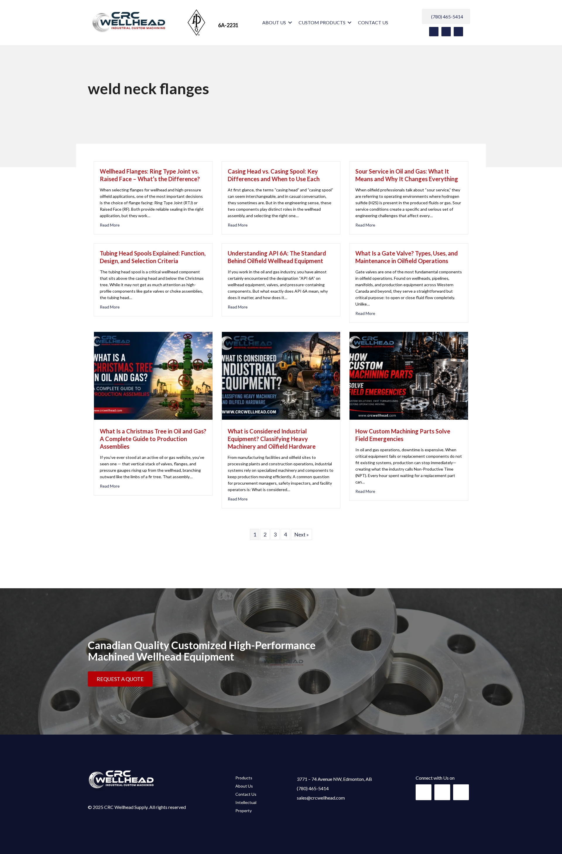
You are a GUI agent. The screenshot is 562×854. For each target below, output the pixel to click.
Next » (301, 534)
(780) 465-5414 (313, 788)
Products (243, 777)
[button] (290, 22)
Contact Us (373, 22)
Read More (110, 224)
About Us (274, 22)
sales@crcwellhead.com (321, 797)
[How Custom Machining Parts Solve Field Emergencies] (408, 417)
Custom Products (322, 22)
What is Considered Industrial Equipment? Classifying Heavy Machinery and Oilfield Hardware (272, 439)
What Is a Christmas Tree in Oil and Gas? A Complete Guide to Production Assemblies (153, 439)
